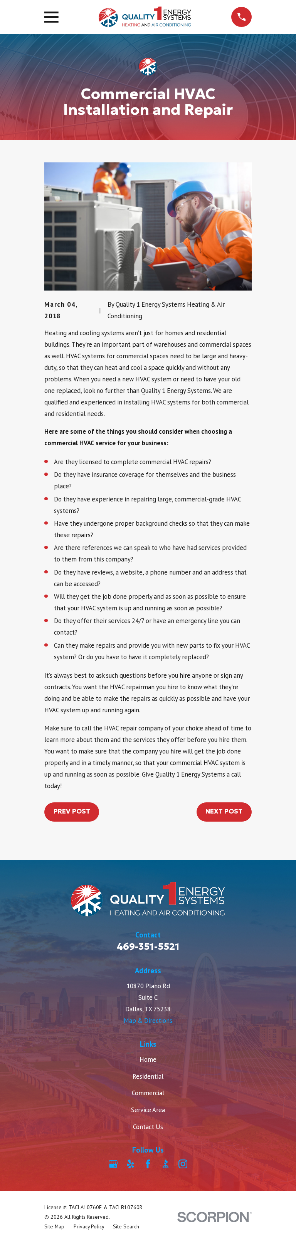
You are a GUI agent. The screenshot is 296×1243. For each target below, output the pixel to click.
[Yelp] (130, 1163)
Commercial (148, 1093)
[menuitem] (54, 1226)
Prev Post (72, 811)
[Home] (145, 17)
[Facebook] (147, 1163)
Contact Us (148, 1127)
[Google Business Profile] (113, 1163)
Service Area (148, 1110)
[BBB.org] (165, 1163)
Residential (148, 1076)
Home (148, 1059)
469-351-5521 (148, 946)
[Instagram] (182, 1163)
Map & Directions (148, 1020)
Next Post (223, 811)
